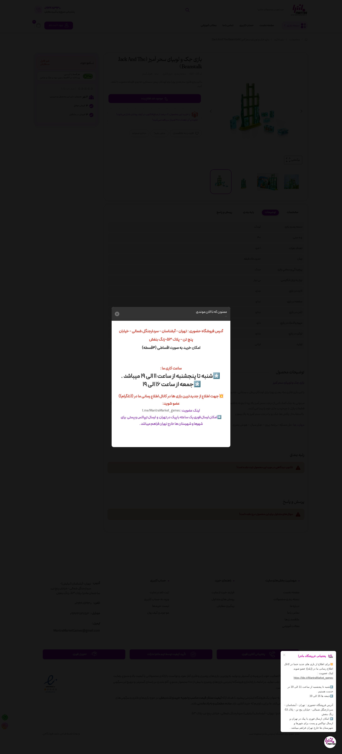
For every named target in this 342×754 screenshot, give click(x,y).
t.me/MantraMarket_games (161, 410)
